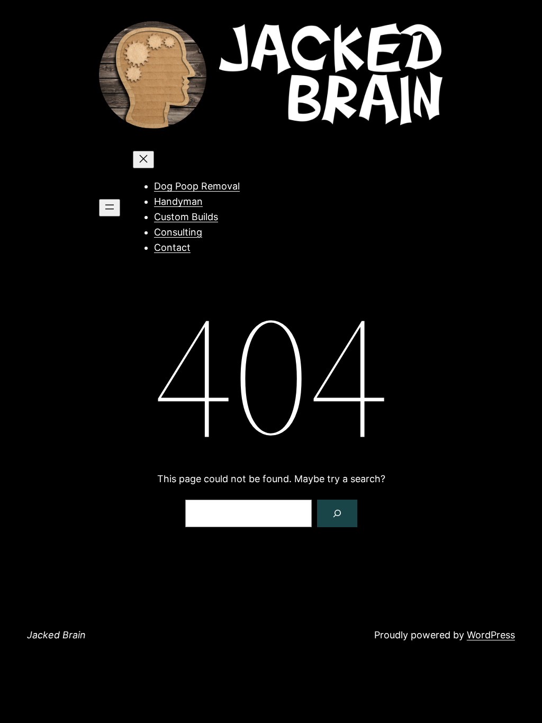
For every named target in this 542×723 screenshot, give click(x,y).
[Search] (337, 513)
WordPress (491, 634)
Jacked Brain (56, 634)
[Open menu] (109, 207)
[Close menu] (143, 159)
